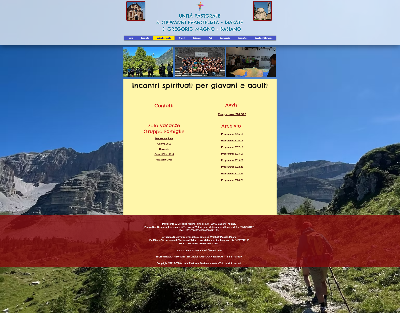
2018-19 (238, 153)
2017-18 (238, 147)
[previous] (129, 64)
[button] (148, 62)
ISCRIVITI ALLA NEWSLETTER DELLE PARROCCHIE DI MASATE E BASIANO (199, 256)
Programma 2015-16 (232, 134)
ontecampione (165, 138)
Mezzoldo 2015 (164, 159)
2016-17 (238, 140)
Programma (227, 140)
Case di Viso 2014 (164, 154)
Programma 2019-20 (232, 160)
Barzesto (164, 149)
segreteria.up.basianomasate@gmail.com (199, 250)
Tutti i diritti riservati (230, 263)
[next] (270, 64)
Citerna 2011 (164, 143)
